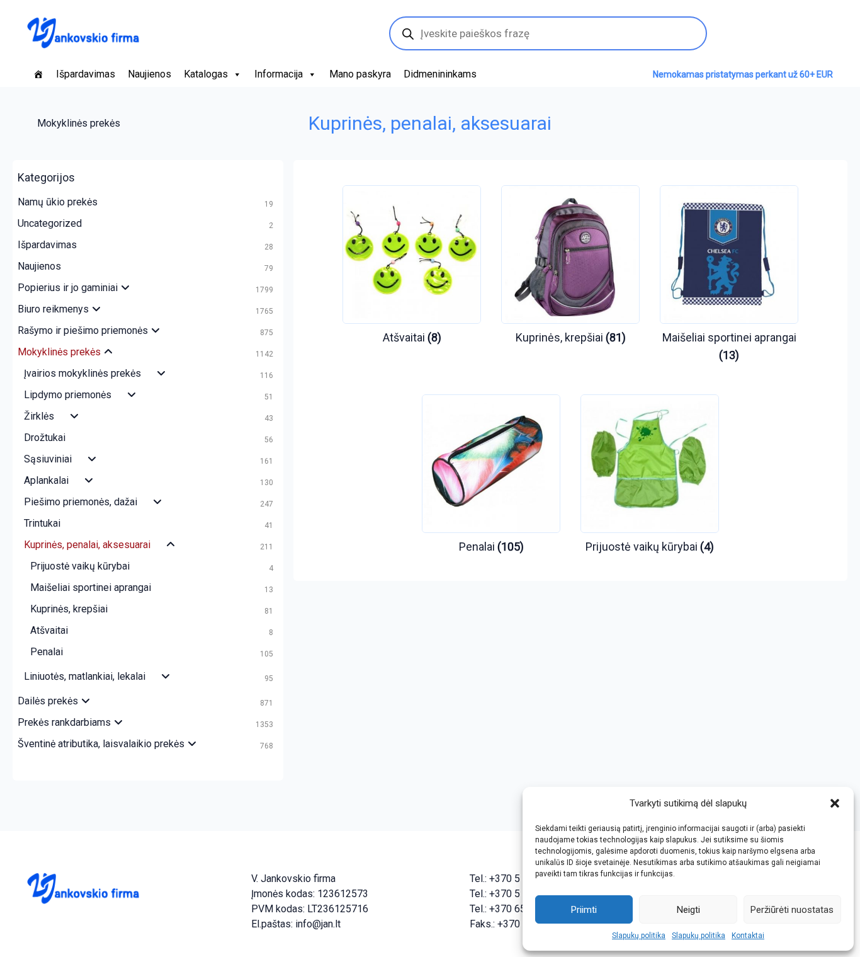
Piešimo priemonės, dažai (80, 502)
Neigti (688, 909)
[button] (835, 803)
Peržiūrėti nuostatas (792, 909)
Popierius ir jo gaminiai (68, 288)
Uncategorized (50, 223)
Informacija (278, 74)
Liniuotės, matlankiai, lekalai (84, 676)
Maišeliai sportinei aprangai (90, 587)
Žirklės (39, 416)
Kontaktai (748, 935)
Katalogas (206, 74)
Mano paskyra (360, 74)
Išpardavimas (85, 74)
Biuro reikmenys (53, 309)
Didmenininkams (440, 74)
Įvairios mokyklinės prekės (82, 373)
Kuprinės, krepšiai (69, 609)
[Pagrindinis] (38, 74)
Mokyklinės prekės (78, 123)
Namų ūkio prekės (58, 202)
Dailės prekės (48, 701)
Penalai (46, 652)
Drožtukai (44, 438)
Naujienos (149, 74)
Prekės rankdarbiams (64, 722)
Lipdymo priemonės (67, 395)
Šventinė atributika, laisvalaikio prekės (101, 744)
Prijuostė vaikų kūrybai (80, 566)
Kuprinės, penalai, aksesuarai (87, 545)
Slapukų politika (638, 935)
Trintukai (42, 523)
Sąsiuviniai (48, 459)
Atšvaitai (49, 630)
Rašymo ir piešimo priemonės (83, 330)
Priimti (584, 909)
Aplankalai (46, 480)
